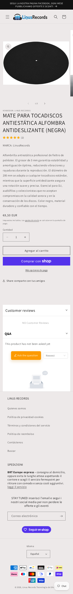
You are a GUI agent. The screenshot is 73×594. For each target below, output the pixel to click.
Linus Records (29, 587)
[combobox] (56, 356)
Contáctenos (15, 442)
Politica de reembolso (20, 434)
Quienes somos (16, 408)
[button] (7, 17)
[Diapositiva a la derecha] (45, 103)
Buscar (11, 450)
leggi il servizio (17, 487)
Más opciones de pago (36, 270)
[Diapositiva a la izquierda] (28, 103)
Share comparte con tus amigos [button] (26, 280)
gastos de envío (32, 220)
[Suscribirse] (61, 516)
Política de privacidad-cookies (25, 417)
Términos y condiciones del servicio (28, 425)
